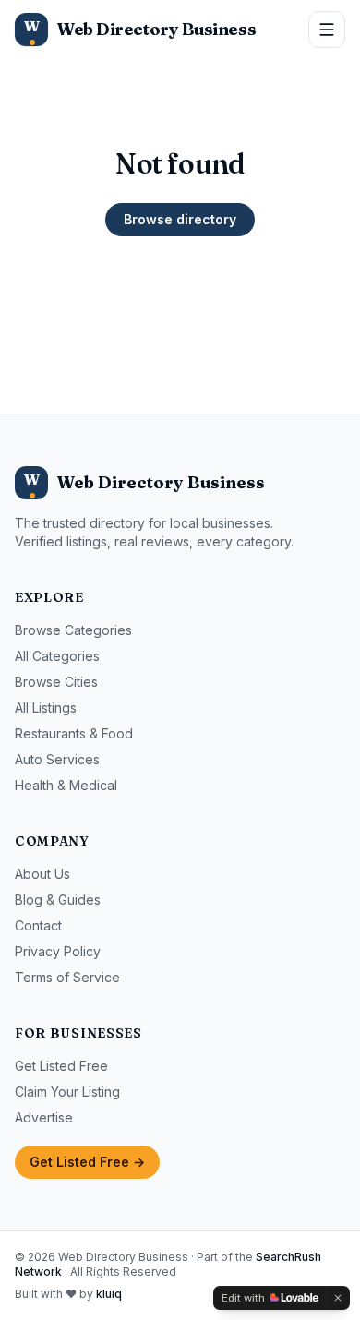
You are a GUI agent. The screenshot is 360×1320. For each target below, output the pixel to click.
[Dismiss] (338, 1298)
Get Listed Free (61, 1066)
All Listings (46, 707)
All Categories (57, 656)
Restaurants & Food (74, 733)
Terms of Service (67, 977)
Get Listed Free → (87, 1162)
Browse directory (180, 219)
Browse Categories (73, 630)
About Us (42, 874)
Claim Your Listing (67, 1091)
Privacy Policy (58, 951)
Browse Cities (56, 682)
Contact (38, 925)
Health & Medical (66, 785)
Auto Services (57, 759)
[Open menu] (326, 29)
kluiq (109, 1294)
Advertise (44, 1117)
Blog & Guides (58, 899)
